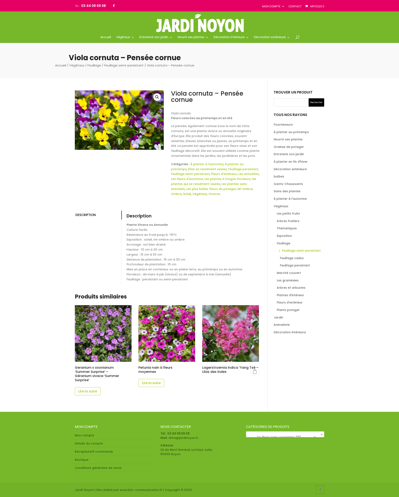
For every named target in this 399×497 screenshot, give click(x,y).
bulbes (279, 176)
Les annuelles (248, 174)
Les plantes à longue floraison (227, 179)
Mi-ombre (245, 189)
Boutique (81, 460)
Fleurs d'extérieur (224, 174)
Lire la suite (87, 391)
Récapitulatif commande (94, 452)
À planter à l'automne (206, 164)
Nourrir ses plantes (191, 37)
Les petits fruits (288, 213)
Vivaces (214, 194)
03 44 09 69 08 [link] (178, 433)
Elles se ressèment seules (207, 169)
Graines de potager (289, 147)
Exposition (284, 236)
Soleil (187, 194)
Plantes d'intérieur (290, 295)
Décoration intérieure (229, 37)
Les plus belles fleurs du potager (211, 189)
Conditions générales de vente (98, 468)
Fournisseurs (283, 124)
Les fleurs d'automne (187, 179)
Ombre (176, 194)
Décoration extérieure (270, 37)
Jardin (278, 317)
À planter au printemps (291, 132)
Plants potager (288, 310)
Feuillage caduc (292, 258)
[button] (157, 97)
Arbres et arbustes (291, 288)
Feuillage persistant (243, 169)
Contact (295, 6)
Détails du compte (89, 443)
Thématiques (287, 228)
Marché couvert (289, 273)
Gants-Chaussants (288, 184)
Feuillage (94, 65)
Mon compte (271, 6)
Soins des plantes (287, 191)
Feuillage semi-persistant (124, 65)
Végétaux (123, 37)
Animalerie (282, 325)
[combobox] (285, 434)
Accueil (105, 37)
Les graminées (288, 280)
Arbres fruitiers (288, 221)
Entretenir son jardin (153, 37)
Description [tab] (85, 215)
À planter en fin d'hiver (291, 162)
